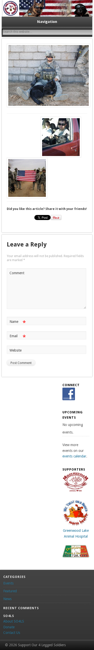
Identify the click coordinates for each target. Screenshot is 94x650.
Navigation (47, 21)
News (7, 599)
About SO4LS (13, 621)
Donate (9, 627)
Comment (17, 273)
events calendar (74, 456)
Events (8, 583)
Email (18, 337)
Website (16, 350)
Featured (10, 591)
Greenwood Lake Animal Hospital (76, 533)
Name (18, 322)
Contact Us (11, 633)
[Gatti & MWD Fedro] (47, 75)
